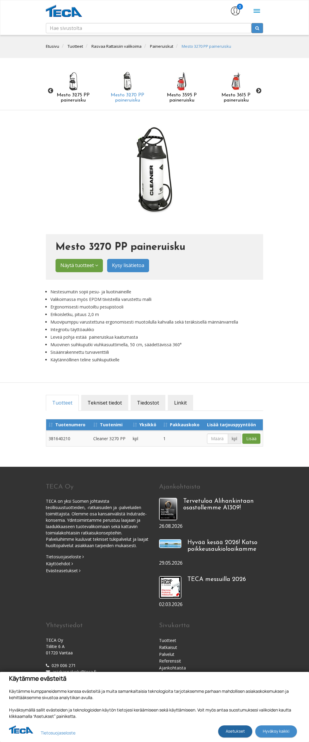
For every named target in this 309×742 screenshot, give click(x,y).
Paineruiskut (161, 46)
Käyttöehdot (59, 563)
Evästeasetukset (62, 570)
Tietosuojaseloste (64, 557)
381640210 (59, 438)
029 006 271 (64, 665)
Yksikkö (147, 424)
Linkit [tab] (180, 402)
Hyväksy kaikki (276, 731)
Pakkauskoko (184, 424)
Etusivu (52, 46)
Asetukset (235, 731)
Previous (50, 91)
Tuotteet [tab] (62, 402)
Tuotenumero (70, 424)
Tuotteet (75, 46)
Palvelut (166, 654)
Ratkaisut (168, 647)
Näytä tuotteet (77, 265)
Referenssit (170, 661)
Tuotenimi (111, 424)
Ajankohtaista (172, 668)
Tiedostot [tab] (148, 402)
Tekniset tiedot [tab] (105, 402)
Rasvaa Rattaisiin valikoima (116, 46)
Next (258, 91)
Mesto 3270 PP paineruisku (206, 46)
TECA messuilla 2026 (216, 579)
